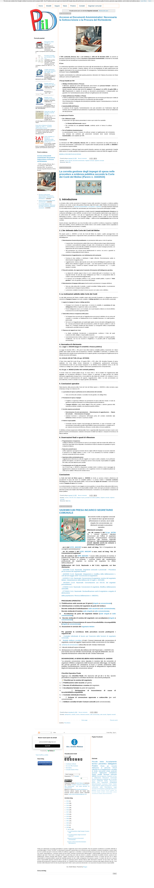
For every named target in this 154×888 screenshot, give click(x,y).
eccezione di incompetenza (98, 788)
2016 (67, 809)
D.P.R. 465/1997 (75, 547)
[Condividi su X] (93, 158)
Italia (69, 162)
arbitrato (103, 785)
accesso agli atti (68, 160)
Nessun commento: (82, 158)
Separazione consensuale (109, 777)
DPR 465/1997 (83, 556)
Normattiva (69, 767)
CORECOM (100, 780)
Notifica (106, 780)
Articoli (115, 768)
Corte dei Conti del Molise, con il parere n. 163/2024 (87, 206)
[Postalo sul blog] (91, 158)
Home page (84, 720)
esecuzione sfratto (104, 771)
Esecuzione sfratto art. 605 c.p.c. (49, 42)
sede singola (87, 611)
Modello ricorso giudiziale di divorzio (49, 98)
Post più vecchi (114, 720)
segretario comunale (99, 160)
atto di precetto (113, 779)
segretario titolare (87, 626)
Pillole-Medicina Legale (111, 787)
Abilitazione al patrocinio (101, 768)
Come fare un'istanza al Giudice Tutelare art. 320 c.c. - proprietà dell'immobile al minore (44, 127)
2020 (67, 818)
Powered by (43, 750)
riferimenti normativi (84, 714)
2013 (67, 803)
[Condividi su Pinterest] (96, 158)
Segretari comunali (89, 160)
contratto (73, 714)
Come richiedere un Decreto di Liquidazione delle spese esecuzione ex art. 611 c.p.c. (49, 139)
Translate (76, 776)
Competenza (113, 773)
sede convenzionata (107, 608)
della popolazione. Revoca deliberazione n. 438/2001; (80, 595)
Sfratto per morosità (108, 766)
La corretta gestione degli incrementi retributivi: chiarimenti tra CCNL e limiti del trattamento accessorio (47, 205)
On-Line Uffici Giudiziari (72, 765)
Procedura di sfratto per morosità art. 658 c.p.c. (49, 57)
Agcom (93, 780)
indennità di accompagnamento (101, 769)
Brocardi (98, 790)
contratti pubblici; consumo (111, 791)
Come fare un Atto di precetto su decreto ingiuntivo (49, 113)
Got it (149, 1)
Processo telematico (110, 790)
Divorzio (94, 779)
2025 (67, 827)
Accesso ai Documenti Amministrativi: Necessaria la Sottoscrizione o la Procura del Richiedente (88, 18)
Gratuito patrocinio (96, 785)
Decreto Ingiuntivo (102, 776)
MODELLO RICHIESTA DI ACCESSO (70, 154)
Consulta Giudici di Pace (72, 769)
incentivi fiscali (108, 793)
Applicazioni (103, 773)
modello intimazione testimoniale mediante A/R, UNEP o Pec (50, 71)
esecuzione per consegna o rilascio (99, 793)
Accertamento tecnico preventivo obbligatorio (104, 763)
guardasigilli (108, 788)
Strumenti (106, 774)
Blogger (85, 866)
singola (95, 603)
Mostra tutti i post (103, 10)
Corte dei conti (72, 497)
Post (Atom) (67, 722)
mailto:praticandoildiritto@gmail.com (77, 794)
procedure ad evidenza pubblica (92, 497)
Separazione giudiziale (102, 779)
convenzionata (105, 603)
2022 (67, 823)
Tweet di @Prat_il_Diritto (42, 755)
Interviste (103, 790)
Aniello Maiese (79, 783)
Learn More (144, 1)
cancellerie (103, 791)
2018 (67, 814)
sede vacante (93, 608)
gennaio (70, 829)
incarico (78, 714)
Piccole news (98, 762)
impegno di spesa (80, 497)
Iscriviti (47, 746)
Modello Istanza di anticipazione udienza (49, 84)
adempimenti (68, 714)
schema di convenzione (70, 645)
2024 (67, 825)
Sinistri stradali (97, 774)
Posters (95, 766)
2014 (67, 805)
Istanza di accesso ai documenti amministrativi (75, 839)
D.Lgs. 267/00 (110, 532)
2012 (67, 801)
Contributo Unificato (71, 764)
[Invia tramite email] (90, 158)
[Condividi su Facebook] (94, 158)
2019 (67, 816)
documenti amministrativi (79, 160)
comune (66, 497)
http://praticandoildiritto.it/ (81, 789)
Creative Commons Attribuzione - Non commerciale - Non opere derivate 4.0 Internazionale (77, 786)
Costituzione (105, 784)
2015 (67, 807)
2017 (67, 812)
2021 (67, 820)
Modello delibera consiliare (72, 640)
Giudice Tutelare (113, 784)
